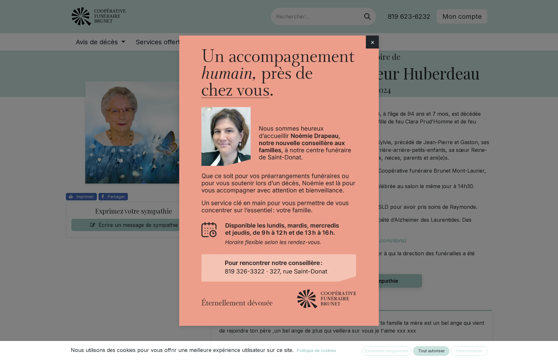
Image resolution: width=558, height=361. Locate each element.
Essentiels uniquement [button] (386, 350)
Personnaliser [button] (469, 350)
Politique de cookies (316, 350)
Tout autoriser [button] (431, 350)
